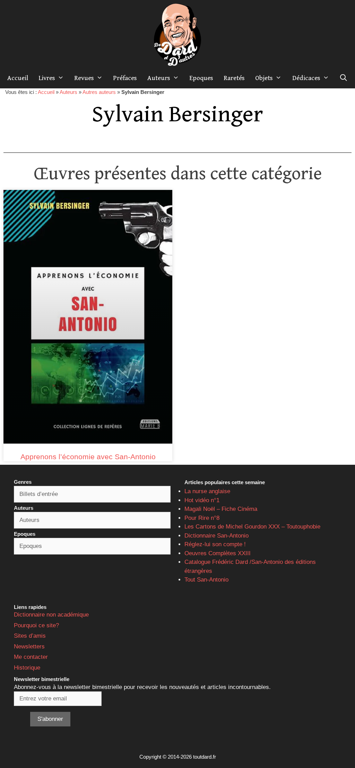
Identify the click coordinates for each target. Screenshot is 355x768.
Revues (84, 78)
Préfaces (125, 78)
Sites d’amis (30, 635)
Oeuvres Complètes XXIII (217, 553)
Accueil (17, 78)
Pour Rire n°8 (201, 518)
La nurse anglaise (207, 491)
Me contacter (31, 657)
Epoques (201, 78)
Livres (46, 78)
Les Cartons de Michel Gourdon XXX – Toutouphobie (252, 526)
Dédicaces (306, 78)
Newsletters (29, 646)
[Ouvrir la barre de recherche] (343, 78)
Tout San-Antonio (206, 579)
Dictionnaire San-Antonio (216, 535)
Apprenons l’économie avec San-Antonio (88, 457)
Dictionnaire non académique (51, 614)
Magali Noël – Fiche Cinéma (220, 509)
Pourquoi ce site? (36, 625)
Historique (27, 667)
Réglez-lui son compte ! (215, 544)
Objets (264, 78)
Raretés (234, 78)
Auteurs (158, 78)
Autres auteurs (99, 92)
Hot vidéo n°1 (201, 500)
